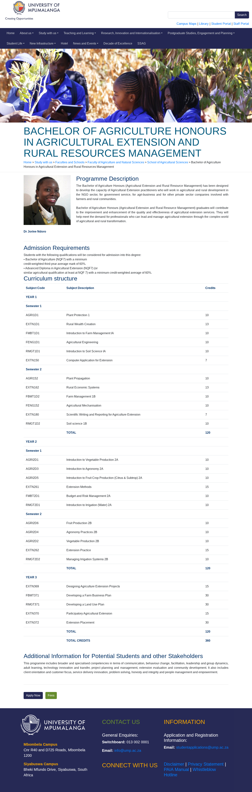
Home (11, 33)
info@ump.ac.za (127, 750)
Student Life (14, 43)
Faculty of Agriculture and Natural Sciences (116, 162)
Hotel (64, 43)
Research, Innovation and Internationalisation (130, 33)
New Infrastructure (41, 43)
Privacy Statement (206, 764)
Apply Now (33, 695)
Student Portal (221, 23)
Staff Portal (241, 23)
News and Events (84, 43)
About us (25, 33)
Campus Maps (186, 23)
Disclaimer (174, 764)
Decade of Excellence (117, 43)
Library (204, 23)
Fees (51, 695)
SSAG (141, 43)
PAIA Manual (176, 769)
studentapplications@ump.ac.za (202, 747)
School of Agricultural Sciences (167, 162)
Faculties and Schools (69, 162)
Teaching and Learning (79, 33)
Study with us (47, 33)
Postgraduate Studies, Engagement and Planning (200, 33)
